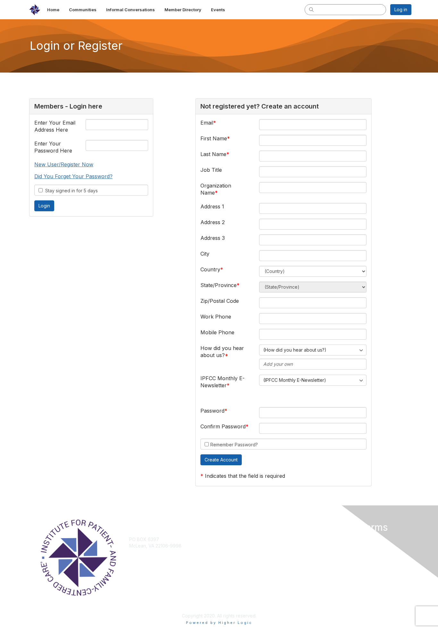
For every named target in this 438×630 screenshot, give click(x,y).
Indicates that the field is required (245, 476)
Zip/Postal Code (219, 301)
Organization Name (215, 189)
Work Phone (215, 316)
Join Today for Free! (243, 539)
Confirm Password (223, 426)
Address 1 (212, 206)
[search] (311, 9)
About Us (323, 539)
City (204, 253)
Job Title (211, 170)
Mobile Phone (217, 332)
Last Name (213, 154)
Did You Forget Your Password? (73, 176)
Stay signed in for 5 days (70, 190)
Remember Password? (234, 444)
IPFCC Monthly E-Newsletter (222, 382)
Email (206, 122)
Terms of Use (328, 545)
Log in (400, 9)
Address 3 (212, 238)
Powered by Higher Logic (219, 622)
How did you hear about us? (222, 351)
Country (210, 269)
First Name (213, 138)
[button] (221, 459)
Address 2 (212, 222)
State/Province (218, 285)
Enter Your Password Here (53, 147)
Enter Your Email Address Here (54, 126)
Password (212, 410)
